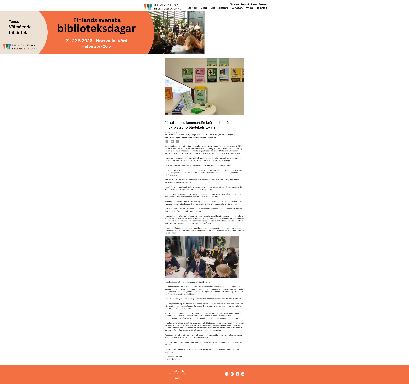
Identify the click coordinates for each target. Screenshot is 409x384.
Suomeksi (245, 4)
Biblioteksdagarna (219, 7)
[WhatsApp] (177, 141)
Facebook (263, 4)
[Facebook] (167, 141)
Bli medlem (237, 7)
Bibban (204, 7)
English (254, 4)
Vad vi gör (192, 7)
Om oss (249, 7)
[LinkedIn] (172, 141)
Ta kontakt (262, 7)
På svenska (234, 4)
